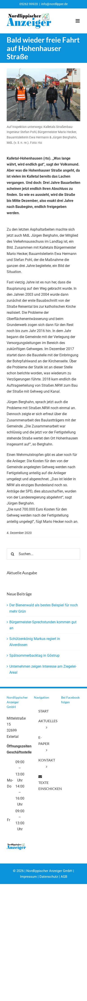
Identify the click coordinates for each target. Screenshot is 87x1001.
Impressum (28, 877)
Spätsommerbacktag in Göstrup (34, 655)
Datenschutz (48, 877)
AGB (64, 877)
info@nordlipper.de (54, 4)
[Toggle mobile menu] (78, 20)
